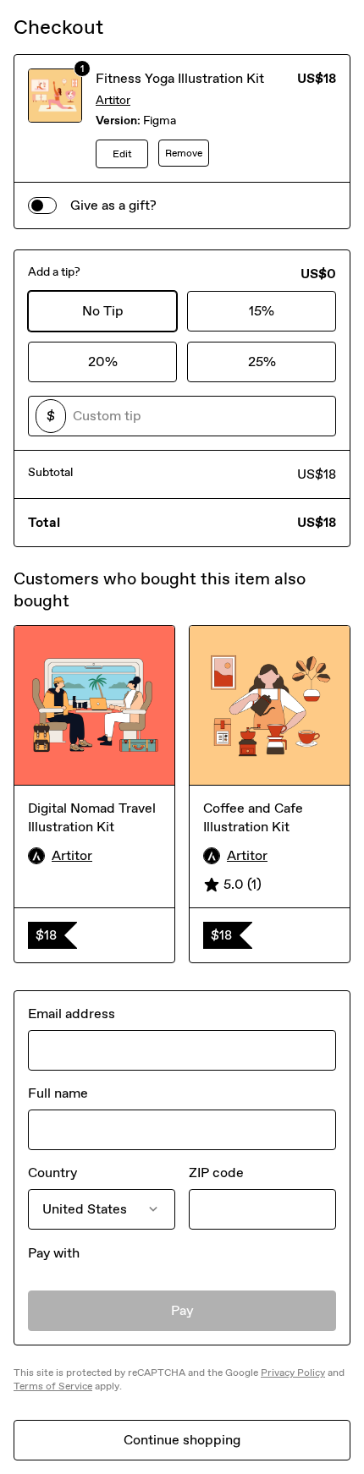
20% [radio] (103, 361)
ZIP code (216, 1172)
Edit (122, 154)
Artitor (113, 100)
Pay (182, 1310)
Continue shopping (182, 1440)
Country (52, 1172)
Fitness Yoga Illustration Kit (180, 78)
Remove (183, 153)
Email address (71, 1013)
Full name (58, 1093)
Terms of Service (53, 1386)
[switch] (42, 205)
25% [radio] (262, 361)
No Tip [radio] (103, 311)
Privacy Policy (293, 1372)
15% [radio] (261, 311)
